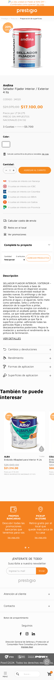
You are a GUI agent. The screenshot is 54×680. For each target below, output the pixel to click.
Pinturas (14, 18)
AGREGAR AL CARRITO (38, 258)
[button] (6, 144)
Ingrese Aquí (27, 647)
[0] (49, 674)
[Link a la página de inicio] (5, 18)
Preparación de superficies (31, 18)
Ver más (40, 4)
